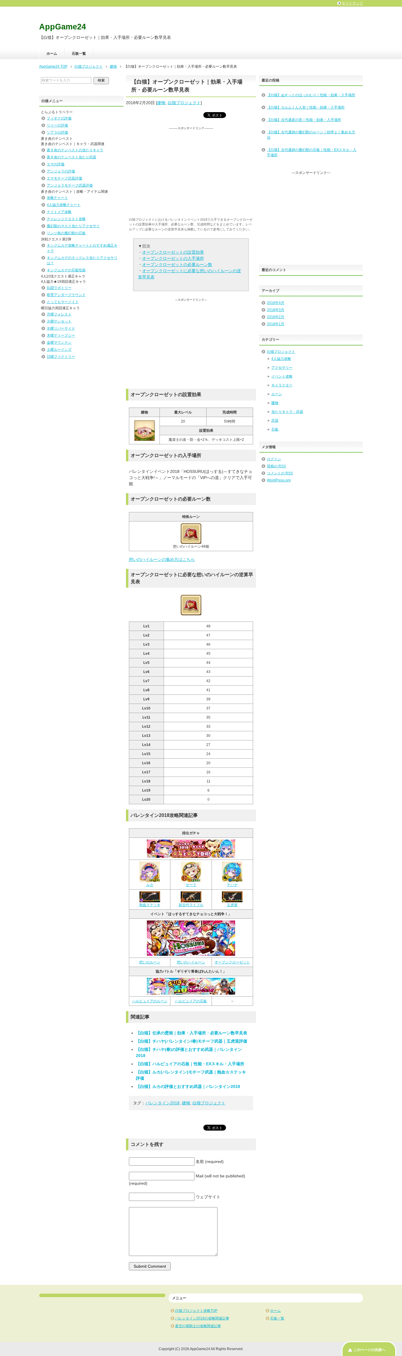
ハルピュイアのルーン (149, 1001)
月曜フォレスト (59, 314)
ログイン (274, 459)
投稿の (276, 466)
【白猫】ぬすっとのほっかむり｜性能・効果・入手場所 (311, 95)
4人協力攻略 (281, 359)
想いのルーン (149, 962)
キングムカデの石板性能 (66, 270)
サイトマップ (352, 3)
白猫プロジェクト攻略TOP (196, 1311)
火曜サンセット (59, 321)
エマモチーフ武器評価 (64, 178)
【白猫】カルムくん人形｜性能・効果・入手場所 (306, 107)
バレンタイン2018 (162, 1103)
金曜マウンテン (59, 342)
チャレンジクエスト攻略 (66, 219)
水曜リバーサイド (61, 328)
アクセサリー (282, 367)
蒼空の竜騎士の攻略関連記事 (198, 1326)
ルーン (276, 394)
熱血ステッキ (149, 905)
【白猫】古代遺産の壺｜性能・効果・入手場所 (304, 120)
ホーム (51, 53)
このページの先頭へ (369, 1350)
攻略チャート (57, 198)
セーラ (191, 885)
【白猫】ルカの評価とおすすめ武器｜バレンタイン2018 (188, 1086)
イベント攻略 (282, 376)
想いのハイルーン (191, 962)
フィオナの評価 (59, 118)
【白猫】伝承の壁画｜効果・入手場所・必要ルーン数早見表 (191, 1033)
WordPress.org (279, 480)
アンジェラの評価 (61, 171)
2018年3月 (275, 310)
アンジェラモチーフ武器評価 (70, 185)
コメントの (280, 473)
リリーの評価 (57, 125)
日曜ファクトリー (61, 357)
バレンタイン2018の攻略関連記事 (202, 1318)
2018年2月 (275, 317)
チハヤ (232, 885)
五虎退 (232, 905)
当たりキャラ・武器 (287, 412)
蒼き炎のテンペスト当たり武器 (71, 157)
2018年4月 (275, 303)
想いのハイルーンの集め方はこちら (162, 559)
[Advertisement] (191, 171)
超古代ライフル (191, 905)
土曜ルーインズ (59, 350)
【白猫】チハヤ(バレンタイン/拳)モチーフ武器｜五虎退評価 (191, 1041)
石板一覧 (79, 53)
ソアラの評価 (57, 132)
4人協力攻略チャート (64, 205)
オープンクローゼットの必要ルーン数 (177, 264)
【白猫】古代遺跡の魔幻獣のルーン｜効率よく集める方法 (311, 134)
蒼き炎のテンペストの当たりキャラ (75, 150)
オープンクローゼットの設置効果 (173, 252)
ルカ (149, 885)
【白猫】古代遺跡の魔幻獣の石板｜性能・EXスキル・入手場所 (311, 152)
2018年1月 (275, 324)
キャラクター (282, 385)
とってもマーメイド (63, 302)
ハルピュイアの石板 (191, 1001)
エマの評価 (55, 164)
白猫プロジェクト (184, 102)
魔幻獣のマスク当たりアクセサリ (73, 226)
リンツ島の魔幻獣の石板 (66, 233)
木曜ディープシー (61, 335)
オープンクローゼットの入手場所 (173, 258)
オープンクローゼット (232, 962)
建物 (161, 102)
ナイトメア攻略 (59, 212)
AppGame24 (62, 26)
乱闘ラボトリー (59, 288)
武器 (274, 420)
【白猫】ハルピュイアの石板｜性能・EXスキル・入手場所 (190, 1063)
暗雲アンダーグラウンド (66, 295)
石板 (274, 429)
